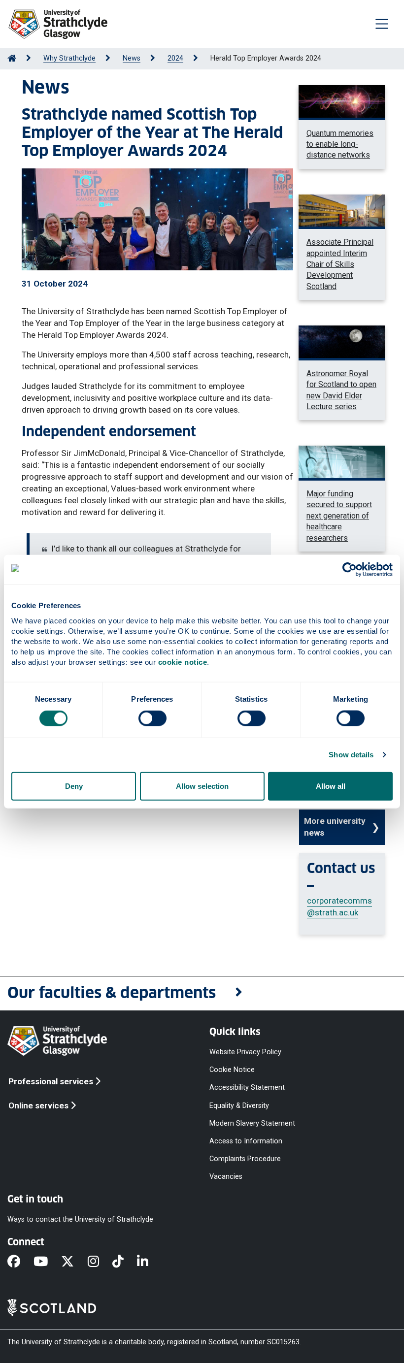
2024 (175, 58)
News (131, 58)
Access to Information (245, 1140)
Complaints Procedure (245, 1159)
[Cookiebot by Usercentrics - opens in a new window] (349, 569)
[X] (74, 1262)
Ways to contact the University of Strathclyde (80, 1219)
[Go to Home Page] (11, 58)
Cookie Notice (232, 1070)
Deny (74, 785)
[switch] (152, 718)
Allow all (330, 785)
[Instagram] (100, 1262)
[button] (202, 993)
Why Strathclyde (69, 58)
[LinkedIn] (149, 1262)
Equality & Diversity (239, 1105)
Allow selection (202, 785)
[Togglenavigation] (382, 23)
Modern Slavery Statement (252, 1123)
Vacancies (225, 1176)
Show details (351, 754)
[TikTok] (124, 1262)
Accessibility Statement (247, 1087)
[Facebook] (20, 1262)
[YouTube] (47, 1262)
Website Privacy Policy (245, 1052)
